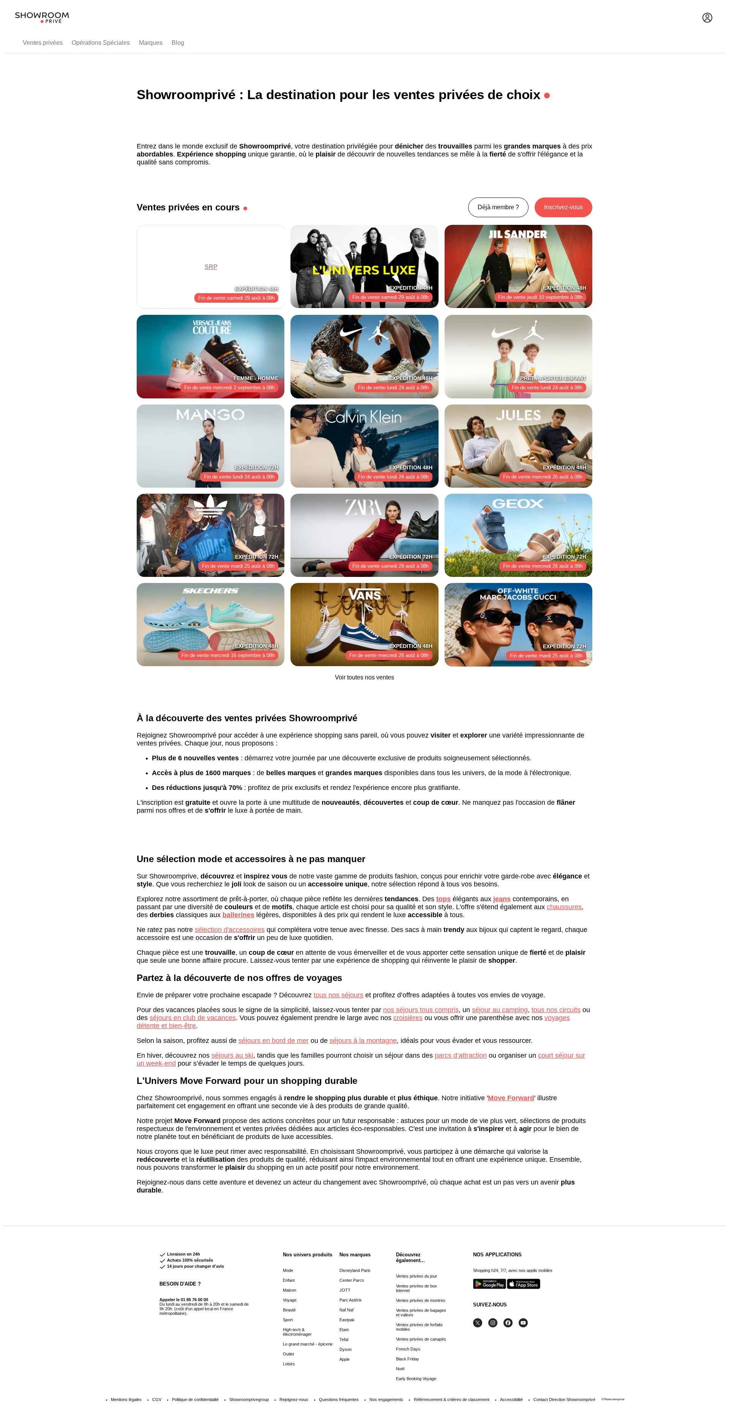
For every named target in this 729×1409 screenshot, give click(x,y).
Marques (151, 42)
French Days (408, 1349)
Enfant (289, 1280)
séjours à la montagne (363, 1040)
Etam (344, 1329)
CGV (156, 1399)
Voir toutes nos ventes (364, 677)
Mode (288, 1270)
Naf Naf (346, 1310)
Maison (289, 1290)
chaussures (564, 907)
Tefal (343, 1339)
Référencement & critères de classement (451, 1399)
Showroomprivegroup (249, 1399)
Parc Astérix (350, 1300)
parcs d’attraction (461, 1055)
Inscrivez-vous (563, 207)
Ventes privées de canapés (421, 1339)
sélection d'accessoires (230, 930)
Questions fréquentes (339, 1399)
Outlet (288, 1354)
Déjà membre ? (498, 207)
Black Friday (407, 1359)
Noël (400, 1368)
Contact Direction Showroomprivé (564, 1399)
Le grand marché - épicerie (308, 1344)
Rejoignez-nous (293, 1399)
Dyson (345, 1349)
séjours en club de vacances (193, 1018)
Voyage (290, 1300)
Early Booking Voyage (416, 1378)
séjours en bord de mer (273, 1040)
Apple (344, 1359)
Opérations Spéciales (101, 42)
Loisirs (289, 1364)
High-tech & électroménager (297, 1331)
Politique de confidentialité (195, 1399)
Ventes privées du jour (416, 1276)
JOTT (344, 1290)
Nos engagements (386, 1399)
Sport (288, 1319)
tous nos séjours (338, 995)
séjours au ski (232, 1055)
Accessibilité (511, 1399)
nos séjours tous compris (421, 1010)
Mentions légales (126, 1399)
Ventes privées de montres (420, 1300)
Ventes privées (43, 42)
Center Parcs (351, 1280)
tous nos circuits (556, 1010)
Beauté (289, 1310)
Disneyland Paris (355, 1270)
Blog (178, 42)
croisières (408, 1018)
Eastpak (347, 1319)
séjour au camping (500, 1010)
